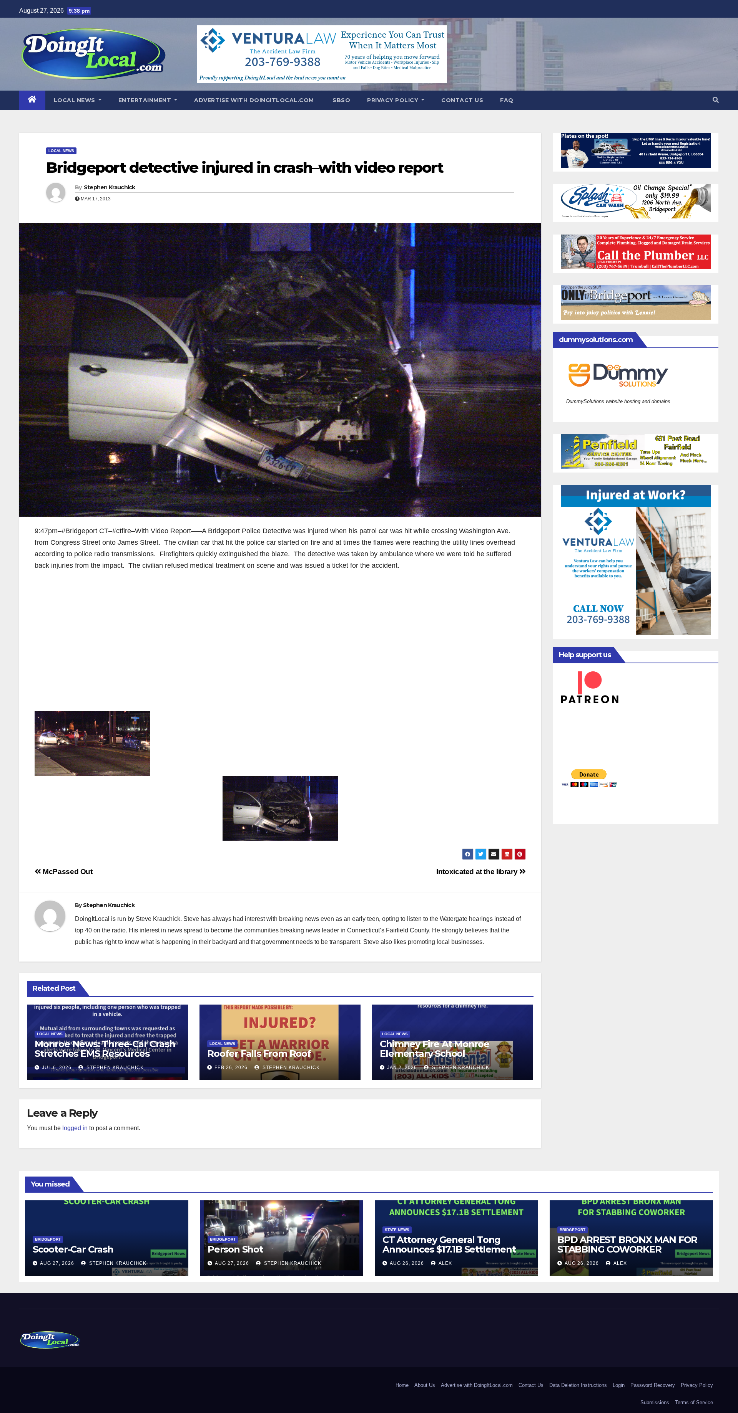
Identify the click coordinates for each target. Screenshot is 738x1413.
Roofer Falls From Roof (259, 1053)
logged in (75, 1128)
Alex (444, 1263)
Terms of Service (694, 1402)
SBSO (341, 100)
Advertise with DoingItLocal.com (254, 100)
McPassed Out (67, 872)
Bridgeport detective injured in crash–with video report (245, 168)
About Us (424, 1385)
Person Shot (235, 1249)
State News (397, 1230)
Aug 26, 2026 (407, 1263)
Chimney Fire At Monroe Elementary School (434, 1048)
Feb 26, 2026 (231, 1067)
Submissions (654, 1402)
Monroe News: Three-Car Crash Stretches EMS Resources (105, 1048)
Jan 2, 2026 (402, 1067)
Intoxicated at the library (477, 872)
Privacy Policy (393, 100)
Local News (75, 100)
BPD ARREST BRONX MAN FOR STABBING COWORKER (627, 1244)
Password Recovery (652, 1385)
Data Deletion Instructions (578, 1385)
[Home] (32, 100)
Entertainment (145, 100)
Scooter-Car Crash (73, 1249)
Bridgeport (48, 1239)
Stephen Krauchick (109, 187)
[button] (716, 100)
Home (402, 1385)
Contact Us (462, 100)
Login (619, 1385)
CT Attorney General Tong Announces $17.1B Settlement (449, 1244)
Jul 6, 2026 (56, 1067)
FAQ (507, 100)
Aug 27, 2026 (57, 1263)
